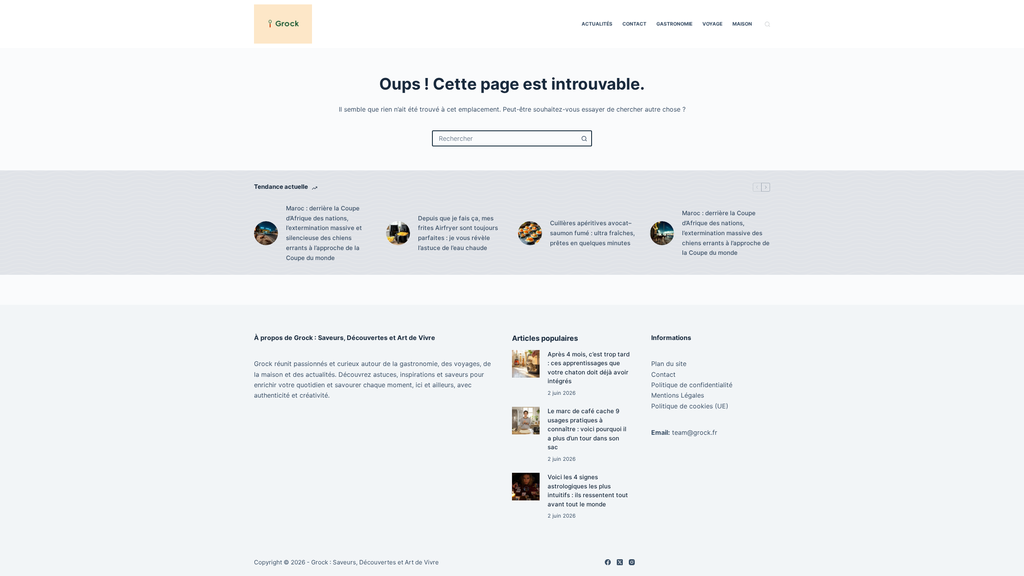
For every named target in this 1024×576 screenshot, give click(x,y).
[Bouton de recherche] (584, 138)
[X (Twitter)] (620, 562)
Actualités (597, 24)
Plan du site (668, 364)
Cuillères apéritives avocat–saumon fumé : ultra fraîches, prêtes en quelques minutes (592, 233)
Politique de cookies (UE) (689, 406)
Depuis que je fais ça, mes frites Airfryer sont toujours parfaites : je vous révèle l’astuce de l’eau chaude (458, 233)
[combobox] (505, 138)
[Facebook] (608, 562)
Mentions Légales (677, 395)
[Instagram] (632, 562)
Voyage (712, 24)
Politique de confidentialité (691, 385)
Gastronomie (674, 24)
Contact (634, 24)
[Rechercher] (767, 24)
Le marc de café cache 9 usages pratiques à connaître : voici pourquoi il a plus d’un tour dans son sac (587, 429)
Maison (742, 24)
